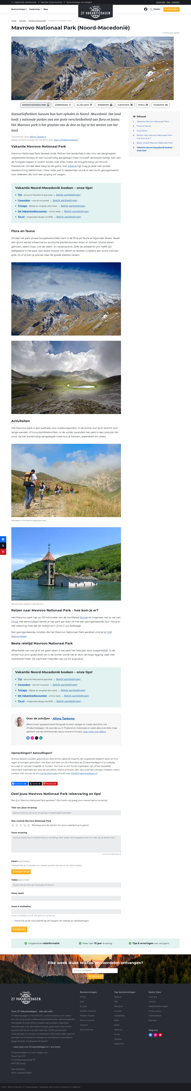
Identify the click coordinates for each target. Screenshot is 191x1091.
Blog (46, 9)
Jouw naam (17, 893)
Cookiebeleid (155, 1015)
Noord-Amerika (87, 1020)
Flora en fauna (144, 126)
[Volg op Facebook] (28, 737)
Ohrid (14, 621)
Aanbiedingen (61, 105)
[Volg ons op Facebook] (145, 9)
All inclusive (83, 105)
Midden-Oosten (87, 1015)
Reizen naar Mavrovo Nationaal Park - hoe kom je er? (155, 136)
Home (13, 21)
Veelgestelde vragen (158, 1006)
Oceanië (84, 1025)
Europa (22, 21)
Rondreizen (103, 105)
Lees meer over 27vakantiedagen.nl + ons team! (37, 1047)
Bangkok (118, 1006)
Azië (82, 1001)
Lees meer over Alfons (94, 731)
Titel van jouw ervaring (24, 807)
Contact (176, 2)
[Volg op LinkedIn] (40, 737)
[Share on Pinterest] (3, 552)
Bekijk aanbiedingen (68, 194)
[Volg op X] (36, 737)
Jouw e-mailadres (21, 906)
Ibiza (116, 1020)
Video (14, 880)
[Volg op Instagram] (32, 737)
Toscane (118, 1039)
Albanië (72, 166)
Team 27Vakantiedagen (66, 140)
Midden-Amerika (88, 1011)
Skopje (84, 617)
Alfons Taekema (38, 137)
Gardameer (119, 1015)
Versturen (19, 929)
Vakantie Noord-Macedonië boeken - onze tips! (155, 149)
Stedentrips (34, 9)
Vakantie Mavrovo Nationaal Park (153, 121)
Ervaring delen (171, 9)
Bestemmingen (18, 9)
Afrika (82, 997)
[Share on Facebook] (3, 539)
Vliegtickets (124, 105)
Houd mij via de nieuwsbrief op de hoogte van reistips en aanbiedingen (51, 921)
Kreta (116, 1025)
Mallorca (118, 1030)
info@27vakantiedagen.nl (84, 773)
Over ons (160, 2)
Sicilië (117, 1034)
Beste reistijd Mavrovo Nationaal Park (155, 143)
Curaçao (118, 1011)
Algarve (117, 997)
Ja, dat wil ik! (95, 976)
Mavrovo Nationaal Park (34, 105)
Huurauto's (159, 105)
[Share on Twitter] (3, 545)
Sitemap (152, 1020)
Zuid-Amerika (86, 1030)
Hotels (141, 105)
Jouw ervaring (19, 832)
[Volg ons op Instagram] (155, 1035)
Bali (116, 1001)
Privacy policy (155, 1011)
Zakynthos (119, 1044)
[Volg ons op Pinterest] (160, 1035)
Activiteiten (142, 130)
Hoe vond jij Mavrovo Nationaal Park (31, 821)
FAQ (168, 2)
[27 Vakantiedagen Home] (95, 10)
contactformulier (49, 773)
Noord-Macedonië (37, 21)
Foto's (14, 861)
